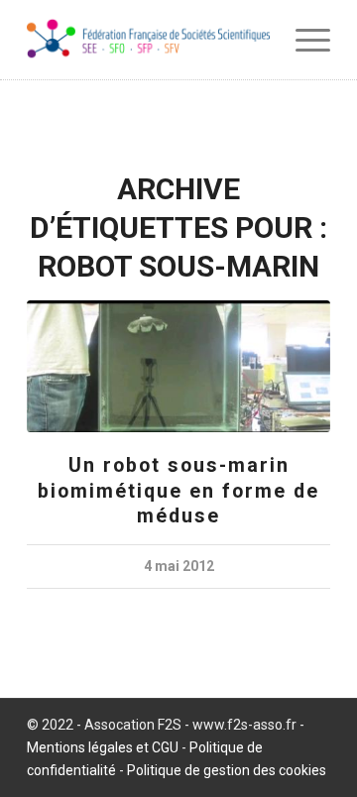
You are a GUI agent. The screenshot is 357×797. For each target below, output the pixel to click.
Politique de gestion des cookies (226, 770)
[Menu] (303, 39)
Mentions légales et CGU (102, 747)
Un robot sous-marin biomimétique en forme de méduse (178, 490)
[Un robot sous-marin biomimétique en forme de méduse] (178, 366)
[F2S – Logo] (148, 39)
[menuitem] (303, 39)
